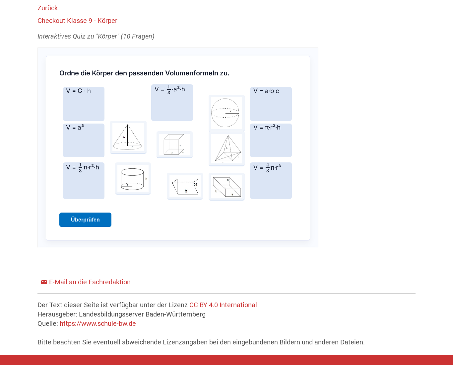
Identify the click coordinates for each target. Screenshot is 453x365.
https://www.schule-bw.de (98, 323)
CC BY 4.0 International (223, 305)
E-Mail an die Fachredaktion (90, 282)
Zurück (47, 8)
